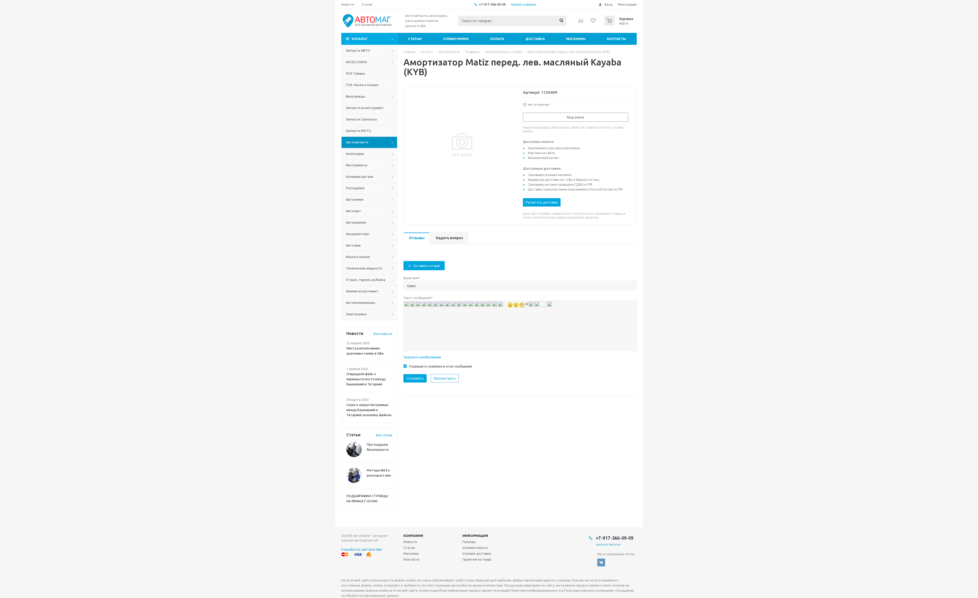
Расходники (355, 188)
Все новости (383, 333)
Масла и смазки (358, 257)
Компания (413, 535)
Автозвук (353, 245)
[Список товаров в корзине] (619, 24)
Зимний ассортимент (362, 291)
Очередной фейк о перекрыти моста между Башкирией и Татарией (366, 379)
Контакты (616, 38)
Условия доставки (477, 553)
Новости (410, 541)
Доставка (535, 38)
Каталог (360, 38)
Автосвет (353, 211)
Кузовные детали (359, 176)
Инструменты (357, 165)
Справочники (456, 38)
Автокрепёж (356, 222)
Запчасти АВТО (358, 50)
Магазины (576, 38)
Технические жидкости (364, 268)
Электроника (356, 314)
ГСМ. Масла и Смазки (362, 85)
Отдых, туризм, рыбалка (365, 279)
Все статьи (384, 435)
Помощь (469, 541)
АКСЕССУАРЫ (356, 62)
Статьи (415, 38)
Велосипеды (355, 96)
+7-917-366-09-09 (492, 4)
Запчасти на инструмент (365, 108)
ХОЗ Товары (355, 73)
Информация (475, 535)
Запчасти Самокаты (361, 119)
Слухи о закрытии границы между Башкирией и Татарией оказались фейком (368, 410)
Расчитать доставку (542, 202)
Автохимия (354, 199)
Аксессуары (355, 153)
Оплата (497, 38)
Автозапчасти (357, 142)
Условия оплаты (475, 547)
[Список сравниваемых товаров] (580, 22)
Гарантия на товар (477, 559)
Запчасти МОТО (358, 130)
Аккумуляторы (357, 234)
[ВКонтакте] (601, 562)
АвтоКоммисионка (360, 302)
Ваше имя (411, 278)
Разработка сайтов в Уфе (361, 549)
